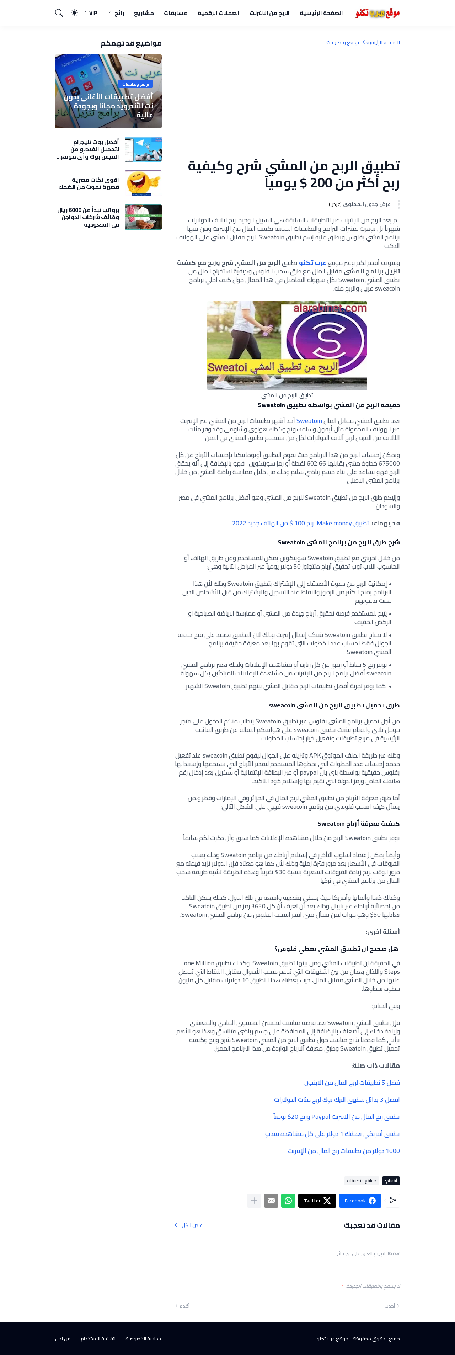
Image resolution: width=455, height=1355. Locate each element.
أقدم (184, 1305)
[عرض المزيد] (254, 1201)
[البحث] (62, 13)
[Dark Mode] (78, 13)
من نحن (63, 1338)
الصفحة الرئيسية (321, 12)
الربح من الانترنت (270, 12)
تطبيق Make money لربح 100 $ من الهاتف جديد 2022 (300, 523)
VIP (93, 12)
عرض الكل (192, 1225)
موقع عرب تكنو (332, 1338)
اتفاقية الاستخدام (98, 1338)
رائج (119, 12)
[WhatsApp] (288, 1201)
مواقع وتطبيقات (343, 42)
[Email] (271, 1201)
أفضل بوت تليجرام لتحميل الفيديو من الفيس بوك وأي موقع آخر (90, 149)
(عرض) (335, 204)
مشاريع (144, 12)
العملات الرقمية (219, 12)
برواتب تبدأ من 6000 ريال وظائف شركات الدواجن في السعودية (88, 217)
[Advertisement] (287, 101)
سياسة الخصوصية (143, 1338)
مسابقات (176, 12)
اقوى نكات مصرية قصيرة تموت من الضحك (88, 183)
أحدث (390, 1305)
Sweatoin (309, 420)
